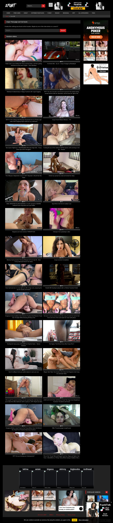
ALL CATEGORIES (83, 13)
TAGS (93, 13)
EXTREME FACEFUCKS (37, 13)
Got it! (74, 520)
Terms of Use (71, 515)
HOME (8, 13)
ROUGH (57, 13)
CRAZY (26, 13)
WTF (73, 13)
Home (7, 16)
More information (84, 520)
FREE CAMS (17, 13)
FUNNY (50, 13)
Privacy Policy (60, 515)
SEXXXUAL (66, 13)
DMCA (51, 515)
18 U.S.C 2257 (42, 515)
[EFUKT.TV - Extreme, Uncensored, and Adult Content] (11, 6)
